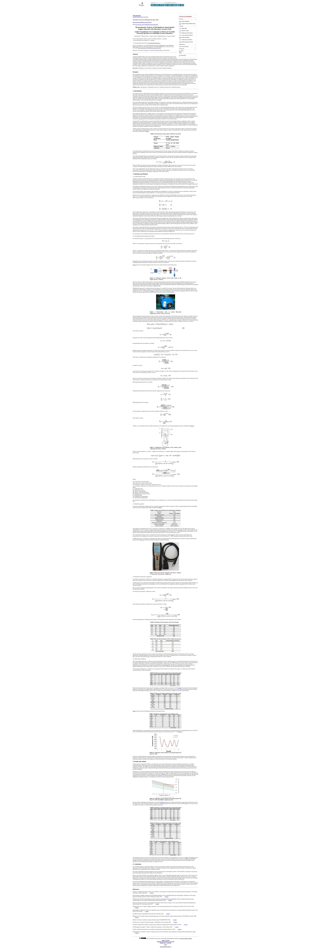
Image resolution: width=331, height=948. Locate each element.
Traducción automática (186, 39)
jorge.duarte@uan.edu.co (154, 43)
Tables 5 (163, 802)
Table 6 (180, 688)
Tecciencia (137, 15)
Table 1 (147, 131)
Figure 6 (164, 774)
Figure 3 (192, 425)
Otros (182, 51)
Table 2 (160, 507)
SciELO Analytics (185, 21)
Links (151, 893)
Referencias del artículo (187, 33)
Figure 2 (152, 290)
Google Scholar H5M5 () (188, 23)
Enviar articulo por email (187, 42)
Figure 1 (135, 264)
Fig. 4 (142, 539)
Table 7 (134, 711)
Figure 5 (180, 731)
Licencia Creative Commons (186, 938)
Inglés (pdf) (184, 28)
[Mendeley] (180, 51)
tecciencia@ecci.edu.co (165, 946)
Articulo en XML (185, 30)
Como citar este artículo (187, 35)
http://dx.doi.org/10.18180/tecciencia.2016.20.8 (146, 24)
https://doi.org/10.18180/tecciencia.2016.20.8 (142, 22)
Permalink (183, 55)
